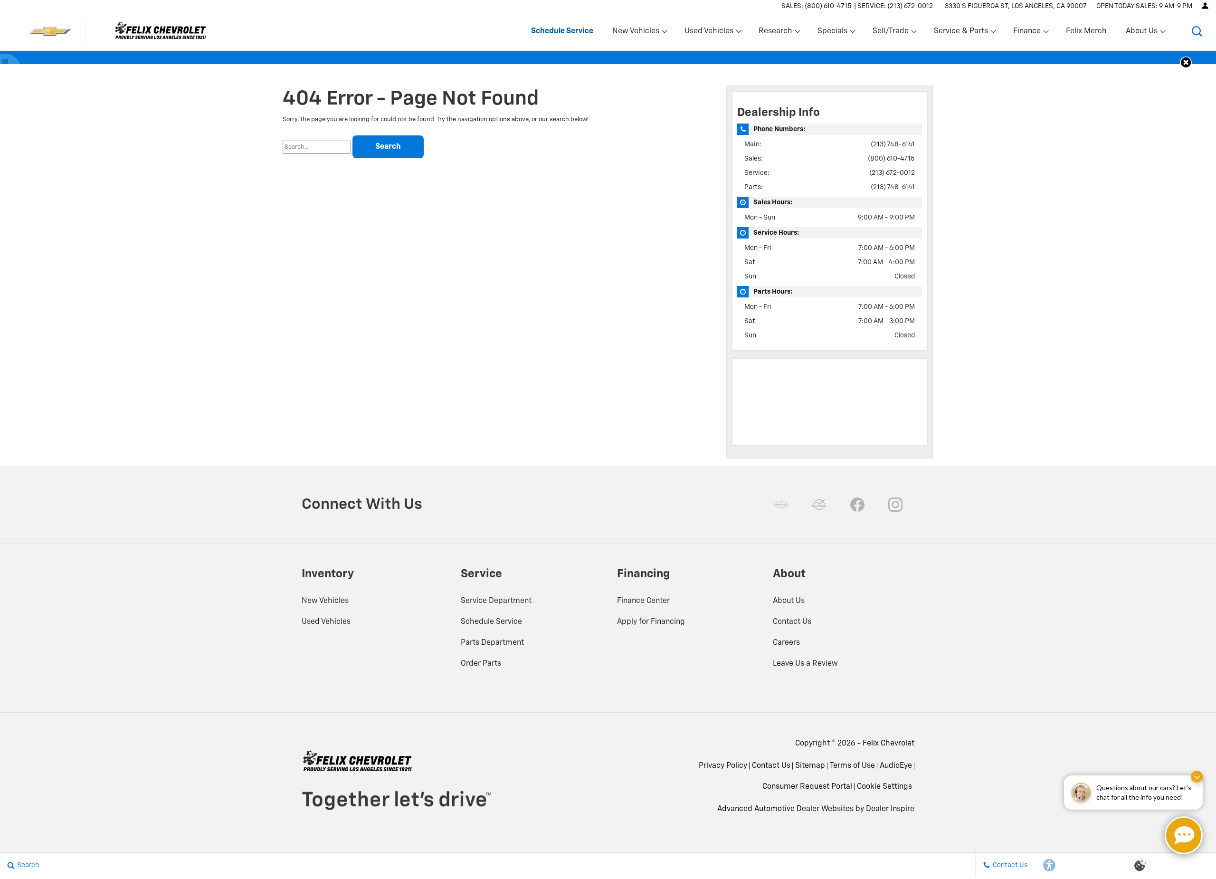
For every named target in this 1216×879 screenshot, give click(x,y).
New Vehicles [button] (635, 33)
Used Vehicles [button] (708, 33)
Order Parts (481, 664)
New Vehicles (325, 601)
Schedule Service (491, 622)
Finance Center (643, 601)
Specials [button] (832, 33)
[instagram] (895, 504)
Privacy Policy (723, 766)
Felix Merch (1086, 31)
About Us (789, 601)
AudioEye (896, 766)
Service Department (496, 601)
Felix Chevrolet (888, 743)
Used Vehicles (326, 622)
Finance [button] (1027, 33)
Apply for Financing (651, 622)
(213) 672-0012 (892, 173)
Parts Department (492, 643)
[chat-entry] (1184, 835)
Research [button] (775, 33)
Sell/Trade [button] (890, 33)
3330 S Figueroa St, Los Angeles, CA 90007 (1016, 6)
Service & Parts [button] (960, 33)
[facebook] (857, 504)
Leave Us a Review (805, 664)
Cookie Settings (884, 787)
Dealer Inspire (890, 809)
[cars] (781, 504)
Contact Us (792, 622)
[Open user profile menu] (1205, 5)
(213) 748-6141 (893, 144)
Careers (786, 643)
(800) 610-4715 (891, 158)
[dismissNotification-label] (1197, 777)
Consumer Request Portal (807, 787)
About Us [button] (1141, 33)
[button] (1197, 31)
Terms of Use (852, 766)
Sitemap (810, 766)
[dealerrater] (819, 504)
